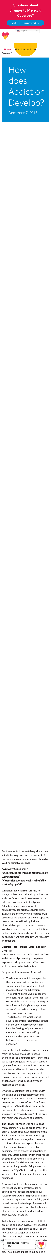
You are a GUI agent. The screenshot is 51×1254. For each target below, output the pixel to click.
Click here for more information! (25, 23)
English (23, 30)
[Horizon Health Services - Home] (5, 36)
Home (7, 49)
